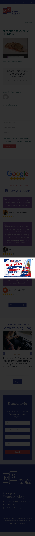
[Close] (32, 260)
